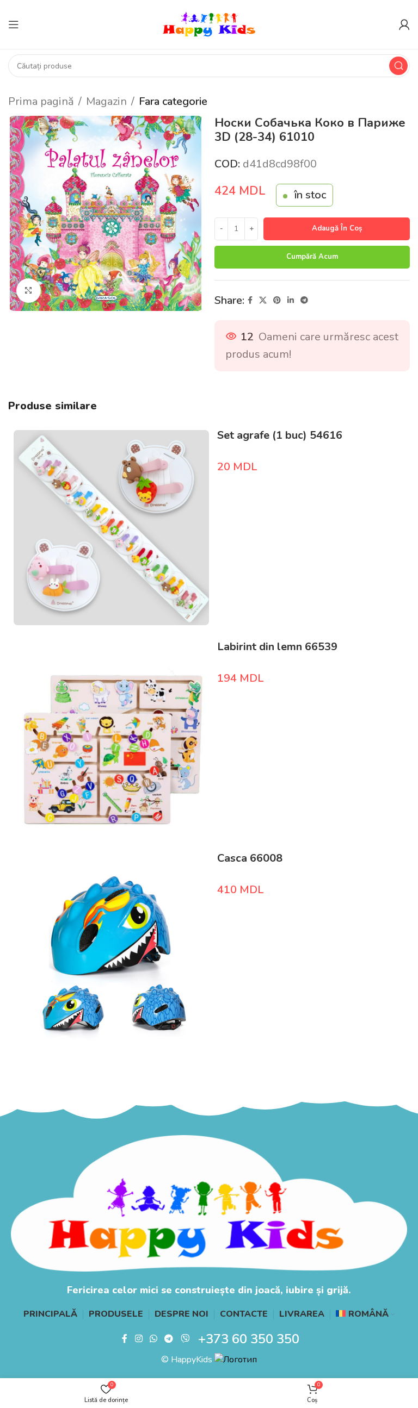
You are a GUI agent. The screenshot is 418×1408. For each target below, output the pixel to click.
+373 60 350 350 (248, 1339)
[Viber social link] (185, 1339)
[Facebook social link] (250, 300)
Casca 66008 (249, 858)
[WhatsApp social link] (153, 1339)
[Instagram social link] (138, 1339)
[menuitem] (365, 1314)
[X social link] (263, 300)
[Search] (398, 66)
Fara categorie (173, 101)
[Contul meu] (404, 24)
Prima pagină (41, 101)
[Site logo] (209, 23)
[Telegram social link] (304, 300)
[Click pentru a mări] (28, 290)
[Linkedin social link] (290, 300)
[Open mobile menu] (13, 24)
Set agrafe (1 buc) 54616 (279, 435)
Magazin (106, 101)
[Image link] (209, 1202)
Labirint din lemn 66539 (277, 646)
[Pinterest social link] (277, 300)
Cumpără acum (312, 256)
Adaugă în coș (337, 228)
